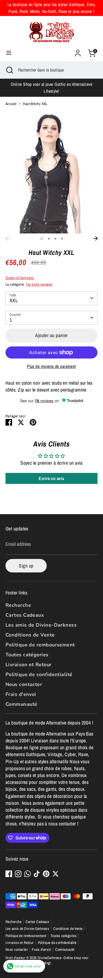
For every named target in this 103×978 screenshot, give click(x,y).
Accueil (10, 103)
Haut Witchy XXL (35, 103)
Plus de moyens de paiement (51, 366)
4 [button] (62, 238)
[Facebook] (8, 873)
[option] (51, 172)
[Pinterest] (46, 873)
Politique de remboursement (40, 644)
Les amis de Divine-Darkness (41, 625)
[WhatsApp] (27, 873)
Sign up (26, 565)
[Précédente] (7, 238)
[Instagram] (18, 873)
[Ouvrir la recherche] (9, 70)
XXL (14, 300)
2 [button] (49, 238)
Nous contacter (23, 684)
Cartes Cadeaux (24, 615)
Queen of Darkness (19, 277)
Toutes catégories (27, 654)
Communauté (21, 704)
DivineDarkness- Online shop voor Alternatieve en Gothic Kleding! (46, 960)
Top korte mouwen (39, 284)
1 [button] (41, 238)
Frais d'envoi (20, 694)
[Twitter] (55, 873)
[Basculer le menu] (8, 53)
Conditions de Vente (30, 635)
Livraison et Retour (28, 664)
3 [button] (55, 238)
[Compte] (77, 51)
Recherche (18, 605)
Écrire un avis (51, 478)
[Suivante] (96, 238)
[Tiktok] (37, 873)
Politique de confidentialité (39, 674)
